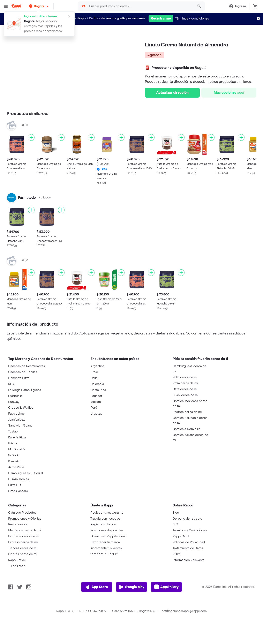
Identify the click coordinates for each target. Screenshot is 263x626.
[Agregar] (31, 137)
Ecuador (96, 396)
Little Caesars (18, 491)
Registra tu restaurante (106, 513)
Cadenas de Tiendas (22, 372)
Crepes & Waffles (20, 408)
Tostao (13, 431)
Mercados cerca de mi (24, 530)
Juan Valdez (16, 420)
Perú (93, 408)
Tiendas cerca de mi (22, 548)
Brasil (94, 372)
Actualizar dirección (172, 92)
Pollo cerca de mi (185, 377)
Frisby (12, 443)
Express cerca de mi (23, 542)
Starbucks (15, 396)
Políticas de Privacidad (189, 542)
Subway (13, 402)
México (95, 402)
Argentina (97, 366)
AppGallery (169, 587)
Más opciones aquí (229, 92)
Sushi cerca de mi (185, 395)
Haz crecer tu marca (105, 542)
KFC (11, 384)
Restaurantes (17, 524)
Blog (176, 513)
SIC (175, 524)
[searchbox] (140, 6)
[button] (39, 6)
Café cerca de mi (185, 389)
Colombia (97, 384)
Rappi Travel (16, 560)
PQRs (177, 554)
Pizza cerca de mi (185, 383)
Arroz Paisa (16, 467)
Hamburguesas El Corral (25, 473)
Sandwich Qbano (20, 426)
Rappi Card (181, 536)
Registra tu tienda (103, 524)
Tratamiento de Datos (188, 548)
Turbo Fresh (16, 566)
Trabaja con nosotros (105, 519)
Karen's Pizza (17, 437)
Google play (134, 587)
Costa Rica (98, 390)
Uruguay (96, 414)
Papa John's (16, 414)
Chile (94, 378)
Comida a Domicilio (187, 429)
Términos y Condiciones (190, 530)
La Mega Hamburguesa (24, 390)
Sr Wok (13, 455)
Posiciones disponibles (106, 530)
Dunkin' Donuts (18, 479)
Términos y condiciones (192, 19)
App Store (99, 587)
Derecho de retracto (187, 519)
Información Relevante (188, 560)
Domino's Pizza (18, 378)
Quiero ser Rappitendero (108, 536)
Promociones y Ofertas (24, 519)
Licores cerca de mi (22, 554)
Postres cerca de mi (187, 412)
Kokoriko (14, 461)
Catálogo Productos (22, 513)
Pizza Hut (14, 485)
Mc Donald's (16, 449)
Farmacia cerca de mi (23, 536)
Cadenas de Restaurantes (26, 366)
